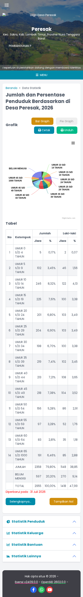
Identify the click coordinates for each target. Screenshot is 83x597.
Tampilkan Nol (63, 501)
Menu (43, 75)
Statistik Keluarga (27, 533)
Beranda (11, 88)
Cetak (45, 130)
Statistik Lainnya (26, 556)
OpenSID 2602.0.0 (53, 582)
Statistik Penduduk (28, 521)
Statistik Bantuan (27, 544)
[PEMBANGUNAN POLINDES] (15, 52)
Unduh (68, 130)
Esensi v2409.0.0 (26, 582)
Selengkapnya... (20, 501)
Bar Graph (42, 121)
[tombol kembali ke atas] (75, 589)
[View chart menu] (73, 143)
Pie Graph (66, 121)
